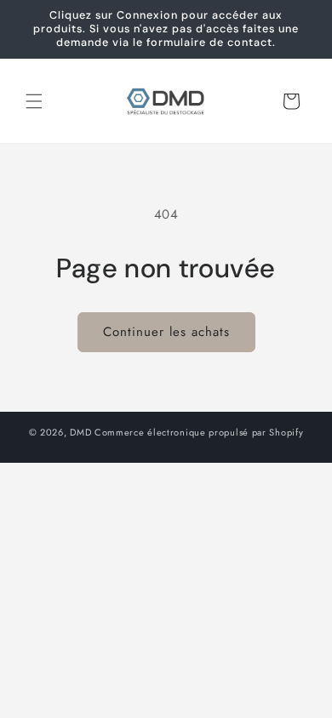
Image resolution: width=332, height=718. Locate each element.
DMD (80, 432)
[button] (34, 101)
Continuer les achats (166, 331)
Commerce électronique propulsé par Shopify (198, 432)
